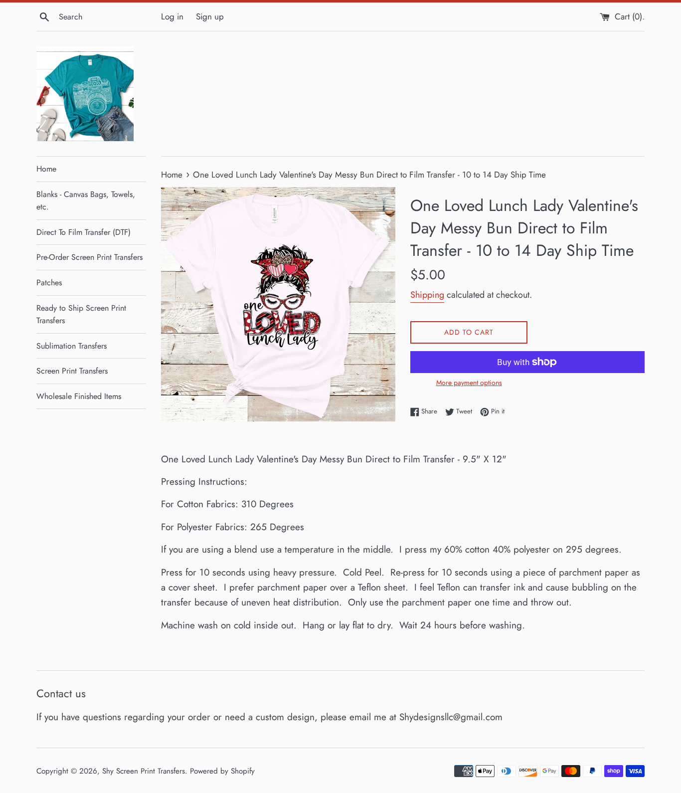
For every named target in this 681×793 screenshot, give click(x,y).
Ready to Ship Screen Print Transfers (81, 314)
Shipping (427, 294)
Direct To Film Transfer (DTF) (83, 232)
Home (46, 169)
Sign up (210, 16)
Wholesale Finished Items (78, 396)
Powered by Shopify (222, 771)
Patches (49, 282)
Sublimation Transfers (71, 346)
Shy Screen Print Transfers (143, 771)
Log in (172, 16)
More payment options (469, 383)
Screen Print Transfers (72, 371)
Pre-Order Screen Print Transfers (89, 257)
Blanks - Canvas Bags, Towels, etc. (85, 201)
